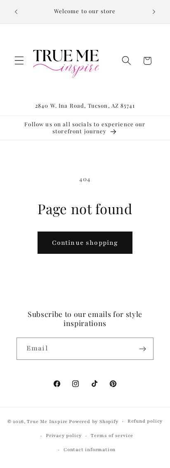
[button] (19, 60)
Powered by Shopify (93, 421)
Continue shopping (85, 243)
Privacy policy (64, 436)
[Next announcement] (154, 12)
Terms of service (112, 436)
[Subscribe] (142, 349)
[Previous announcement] (16, 12)
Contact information (90, 450)
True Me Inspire (47, 421)
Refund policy (145, 421)
